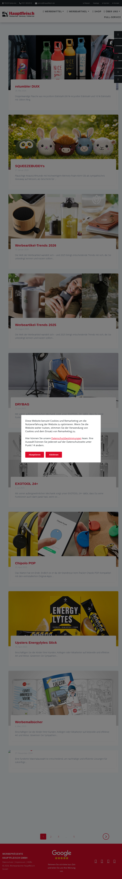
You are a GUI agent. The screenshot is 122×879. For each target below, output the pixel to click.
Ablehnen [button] (53, 454)
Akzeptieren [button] (35, 454)
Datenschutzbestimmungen (66, 438)
